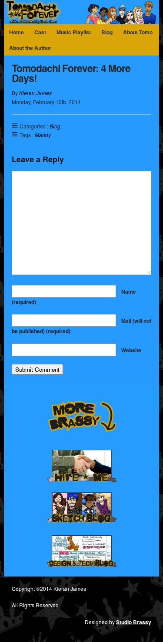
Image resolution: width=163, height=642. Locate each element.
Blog (107, 32)
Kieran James (35, 92)
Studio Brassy (133, 622)
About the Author (30, 48)
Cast (40, 32)
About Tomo (138, 32)
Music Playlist (74, 32)
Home (16, 32)
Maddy (43, 134)
